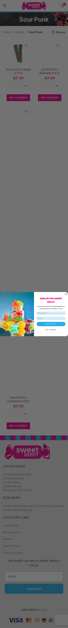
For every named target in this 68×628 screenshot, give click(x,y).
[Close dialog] (66, 294)
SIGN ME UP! (51, 324)
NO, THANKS (51, 329)
